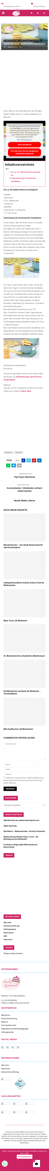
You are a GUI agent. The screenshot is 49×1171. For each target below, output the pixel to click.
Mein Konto (5, 1015)
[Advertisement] (24, 82)
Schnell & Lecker (36, 40)
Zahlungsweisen (10, 929)
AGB (5, 936)
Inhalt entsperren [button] (24, 145)
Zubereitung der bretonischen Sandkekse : (23, 179)
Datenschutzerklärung (10, 1072)
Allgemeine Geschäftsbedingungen (14, 1029)
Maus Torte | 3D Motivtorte (15, 621)
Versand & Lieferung (11, 926)
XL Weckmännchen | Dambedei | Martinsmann (24, 656)
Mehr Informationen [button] (24, 140)
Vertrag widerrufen (8, 1025)
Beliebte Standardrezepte (11, 40)
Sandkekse (18, 452)
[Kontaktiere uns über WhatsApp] (5, 1166)
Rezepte (28, 40)
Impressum (8, 939)
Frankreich (8, 452)
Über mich (7, 922)
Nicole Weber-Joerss (24, 500)
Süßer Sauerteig (10, 826)
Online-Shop (26, 391)
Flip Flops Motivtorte (24, 477)
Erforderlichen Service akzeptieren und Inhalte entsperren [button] (24, 152)
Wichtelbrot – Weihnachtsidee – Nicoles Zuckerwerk (24, 831)
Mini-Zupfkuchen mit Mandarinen (18, 729)
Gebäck (22, 40)
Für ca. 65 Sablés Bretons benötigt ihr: (25, 173)
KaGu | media (24, 1153)
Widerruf (4, 1022)
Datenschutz (9, 933)
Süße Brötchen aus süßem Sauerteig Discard (21, 820)
